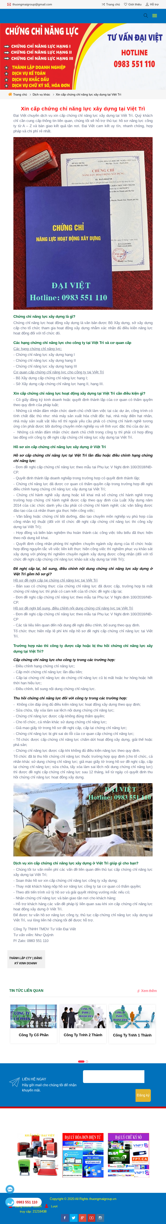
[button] (81, 1061)
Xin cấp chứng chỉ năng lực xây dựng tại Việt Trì (88, 94)
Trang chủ (20, 94)
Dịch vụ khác (41, 94)
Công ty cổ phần (33, 1035)
